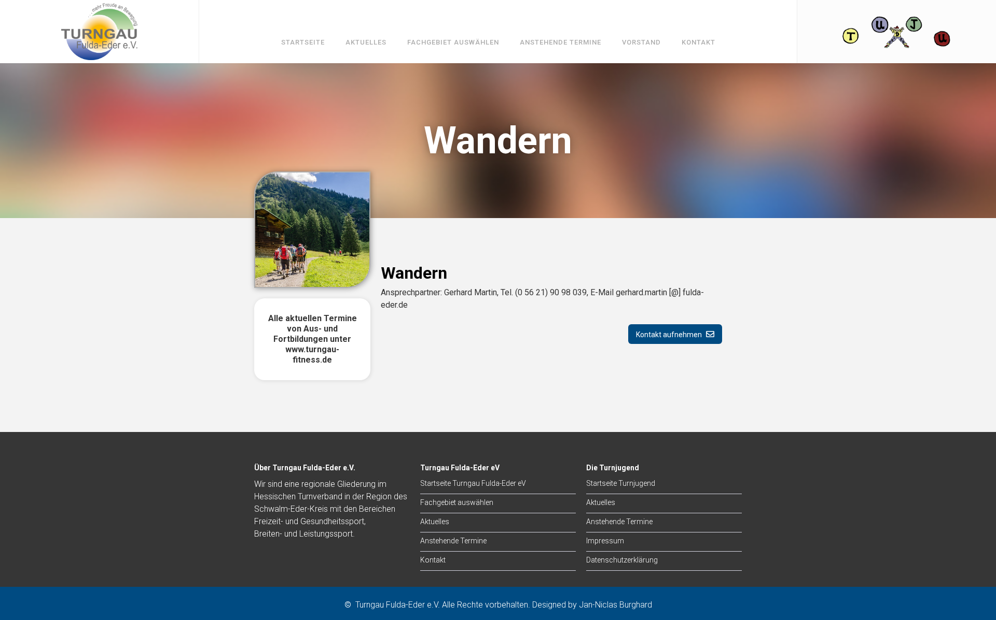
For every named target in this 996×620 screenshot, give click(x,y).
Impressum (605, 541)
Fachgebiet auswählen (453, 42)
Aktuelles (365, 42)
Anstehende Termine (560, 42)
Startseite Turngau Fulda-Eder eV (473, 483)
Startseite (303, 42)
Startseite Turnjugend (620, 483)
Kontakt (698, 42)
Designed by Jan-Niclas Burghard (592, 605)
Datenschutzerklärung (622, 560)
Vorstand (641, 42)
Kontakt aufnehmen (675, 334)
